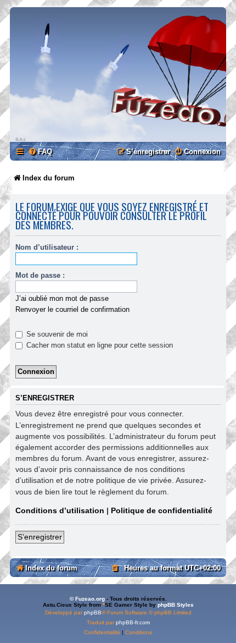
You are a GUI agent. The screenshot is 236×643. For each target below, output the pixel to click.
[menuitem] (40, 152)
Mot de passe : (40, 275)
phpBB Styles (176, 605)
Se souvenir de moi (56, 334)
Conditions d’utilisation (59, 510)
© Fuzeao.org (87, 599)
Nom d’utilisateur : (46, 247)
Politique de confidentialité (161, 510)
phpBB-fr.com (133, 622)
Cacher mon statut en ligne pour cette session (98, 345)
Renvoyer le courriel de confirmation (72, 309)
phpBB (93, 612)
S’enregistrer (40, 536)
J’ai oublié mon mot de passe (62, 298)
